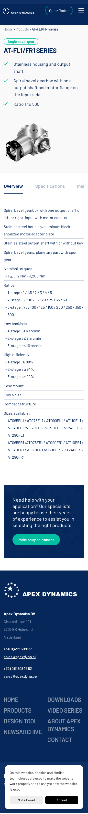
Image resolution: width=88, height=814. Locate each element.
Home (8, 29)
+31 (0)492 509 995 (18, 648)
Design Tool (20, 721)
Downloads (64, 699)
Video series (64, 710)
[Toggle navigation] (81, 10)
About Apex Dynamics (63, 725)
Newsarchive (23, 731)
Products (22, 29)
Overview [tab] (13, 186)
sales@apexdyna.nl (20, 656)
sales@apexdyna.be (20, 676)
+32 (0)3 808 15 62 (18, 668)
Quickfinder (59, 10)
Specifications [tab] (50, 186)
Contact (59, 739)
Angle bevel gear (21, 41)
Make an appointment (36, 539)
